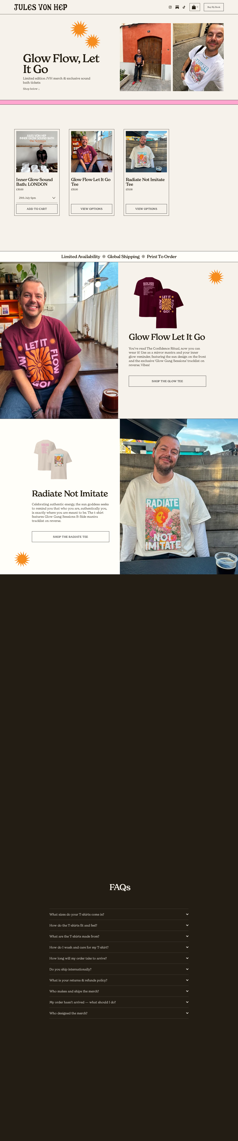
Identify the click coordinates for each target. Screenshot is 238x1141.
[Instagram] (170, 7)
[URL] (177, 7)
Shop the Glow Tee (167, 381)
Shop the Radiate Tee (70, 536)
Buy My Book (214, 7)
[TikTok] (184, 7)
